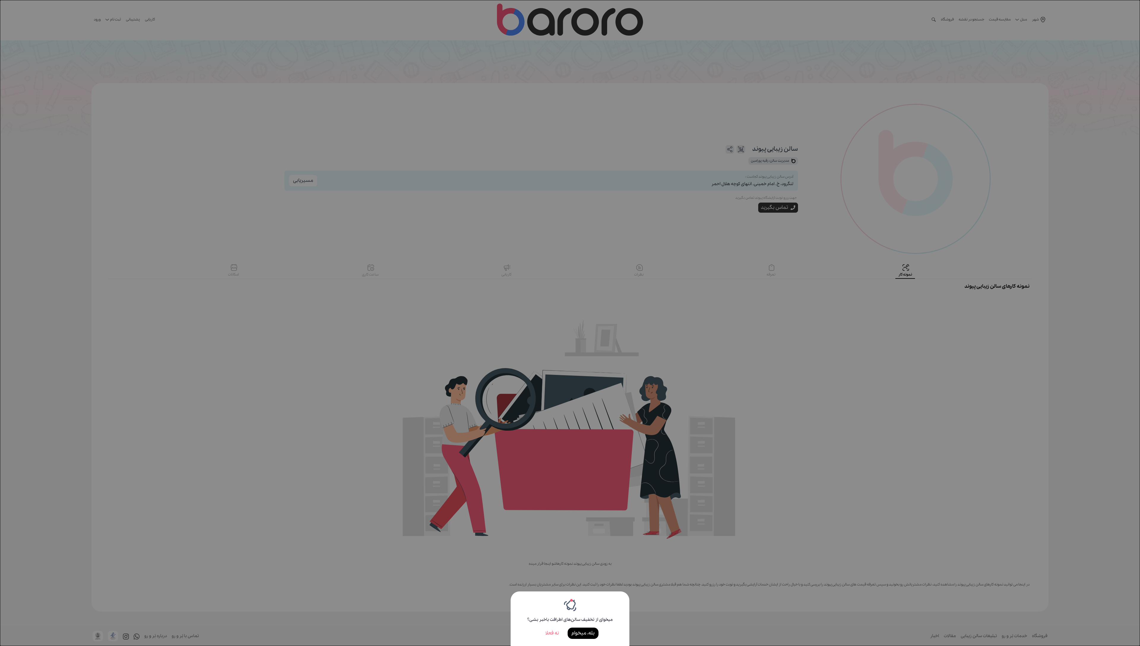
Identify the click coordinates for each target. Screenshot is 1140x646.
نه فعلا (552, 633)
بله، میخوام (583, 633)
